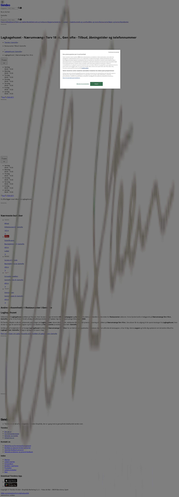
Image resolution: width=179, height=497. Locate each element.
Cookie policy (85, 68)
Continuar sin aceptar (114, 52)
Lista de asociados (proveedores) (71, 78)
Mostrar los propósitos (83, 83)
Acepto (96, 84)
